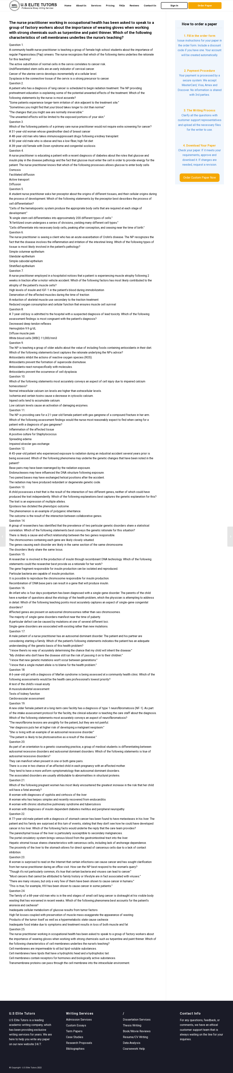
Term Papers (74, 1031)
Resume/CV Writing (135, 1037)
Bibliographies (75, 1048)
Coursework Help (134, 1048)
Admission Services (79, 1019)
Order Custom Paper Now (199, 177)
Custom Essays (76, 1025)
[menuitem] (68, 5)
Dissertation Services (137, 1019)
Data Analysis (131, 1043)
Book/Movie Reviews (137, 1031)
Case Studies (74, 1037)
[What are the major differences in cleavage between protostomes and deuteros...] (3, 537)
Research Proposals (79, 1043)
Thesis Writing (132, 1025)
